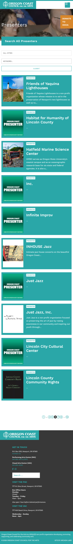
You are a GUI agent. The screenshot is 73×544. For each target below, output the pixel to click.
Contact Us (16, 454)
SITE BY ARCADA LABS (63, 540)
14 (67, 417)
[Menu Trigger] (67, 5)
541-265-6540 (17, 465)
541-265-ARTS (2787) (20, 459)
